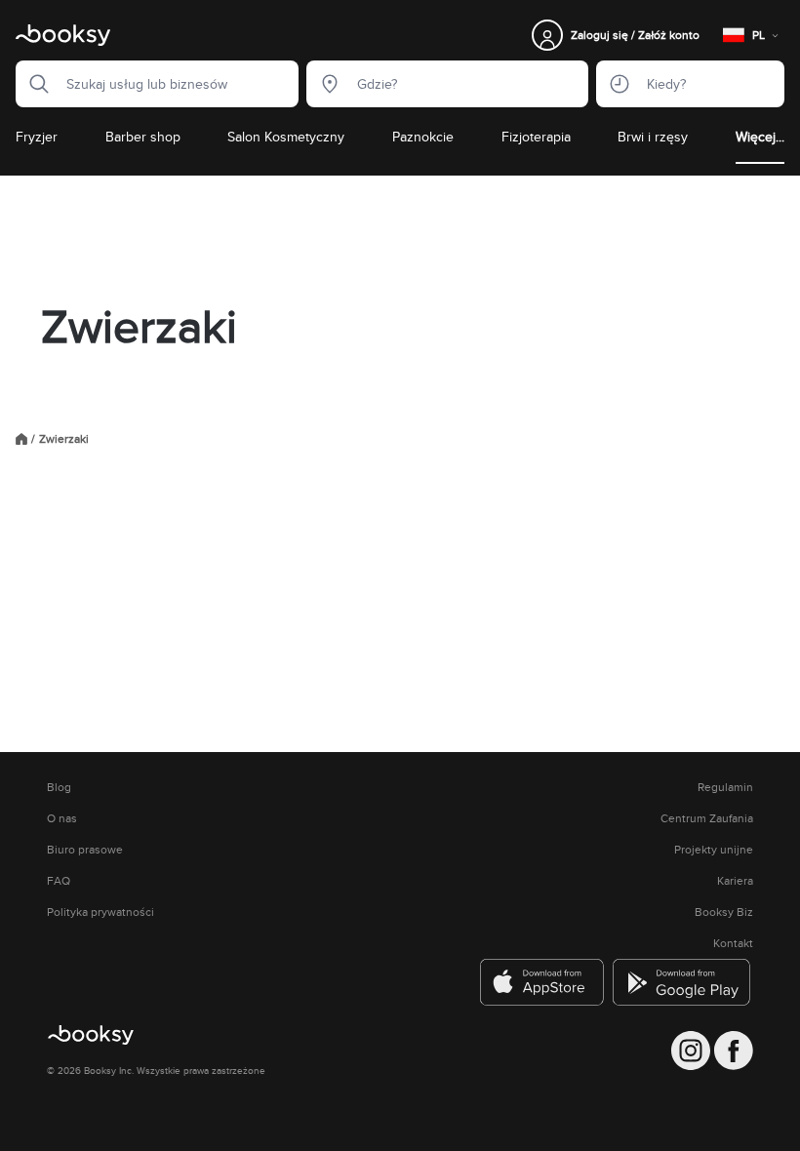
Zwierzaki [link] (64, 439)
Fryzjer (37, 136)
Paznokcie (423, 136)
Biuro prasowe (85, 849)
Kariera (735, 881)
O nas (62, 818)
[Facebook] (733, 1050)
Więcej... (760, 136)
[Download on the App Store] (542, 982)
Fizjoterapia (536, 136)
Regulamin (725, 787)
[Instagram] (690, 1050)
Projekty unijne (713, 849)
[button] (33, 83)
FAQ (58, 881)
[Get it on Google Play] (683, 982)
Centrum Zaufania (706, 818)
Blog (59, 787)
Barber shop (142, 136)
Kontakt (733, 943)
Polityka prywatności (100, 912)
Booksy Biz (724, 912)
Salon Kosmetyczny (285, 136)
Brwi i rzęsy (653, 136)
